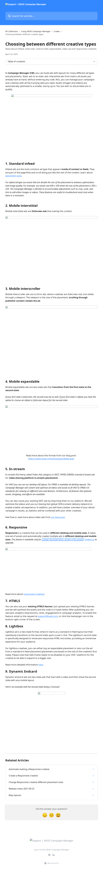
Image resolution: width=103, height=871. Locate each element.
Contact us (89, 539)
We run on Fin (53, 863)
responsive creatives (34, 594)
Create (57, 31)
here (40, 664)
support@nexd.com (48, 616)
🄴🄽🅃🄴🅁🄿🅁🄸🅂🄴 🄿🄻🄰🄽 (63, 539)
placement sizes (13, 175)
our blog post (58, 517)
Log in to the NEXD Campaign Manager (51, 849)
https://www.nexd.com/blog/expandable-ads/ (51, 458)
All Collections (11, 31)
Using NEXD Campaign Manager (35, 31)
